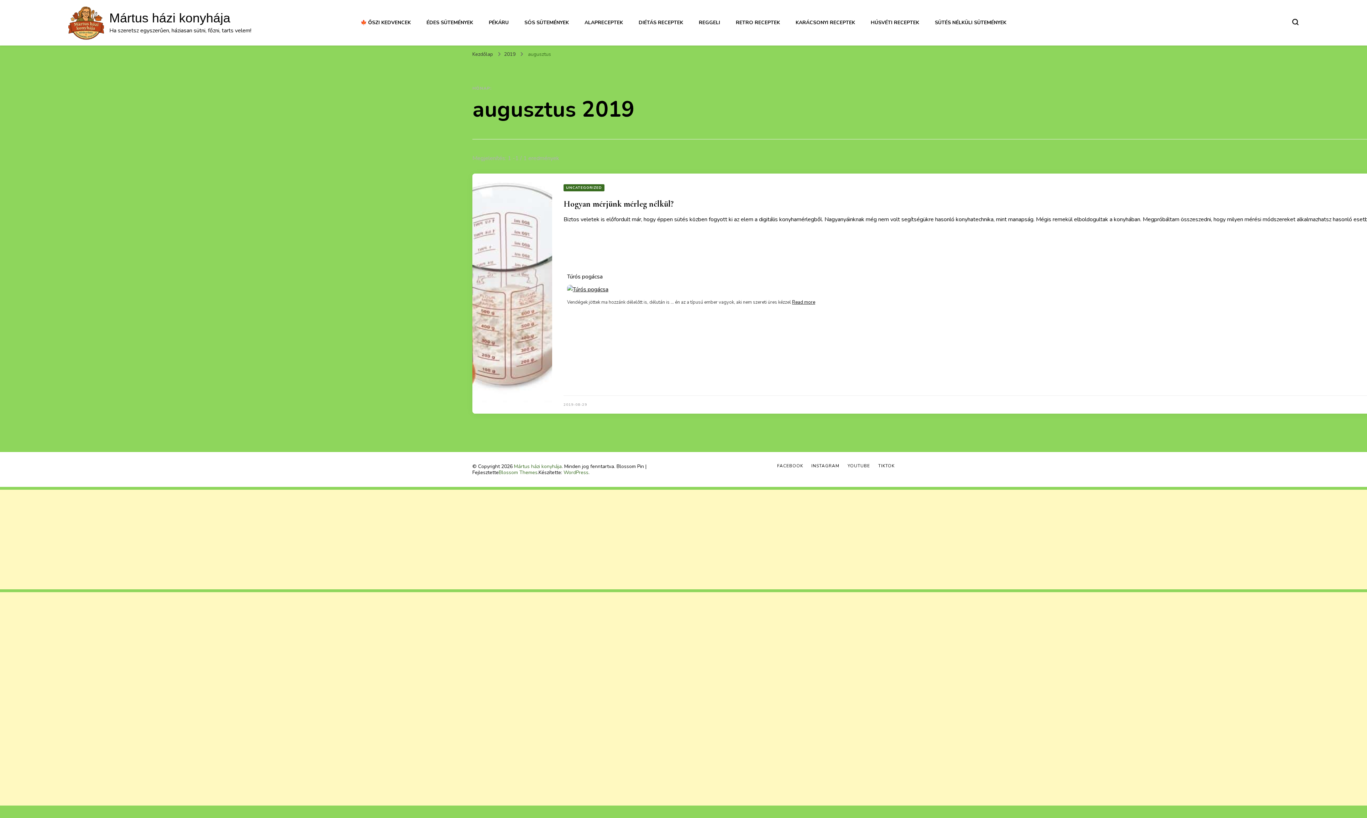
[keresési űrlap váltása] (1295, 22)
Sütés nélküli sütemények (970, 22)
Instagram (825, 466)
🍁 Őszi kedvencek (386, 22)
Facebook (790, 466)
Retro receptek (758, 22)
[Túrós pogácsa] (691, 289)
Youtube (859, 466)
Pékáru (499, 22)
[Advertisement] (213, 539)
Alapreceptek (604, 22)
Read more (803, 302)
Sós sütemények (546, 22)
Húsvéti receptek (895, 22)
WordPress (576, 472)
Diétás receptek (661, 22)
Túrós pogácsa (585, 277)
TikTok (886, 466)
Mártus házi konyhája (169, 18)
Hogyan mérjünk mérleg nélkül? (619, 204)
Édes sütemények (449, 22)
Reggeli (709, 22)
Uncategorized (584, 187)
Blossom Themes (518, 472)
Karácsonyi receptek (825, 22)
